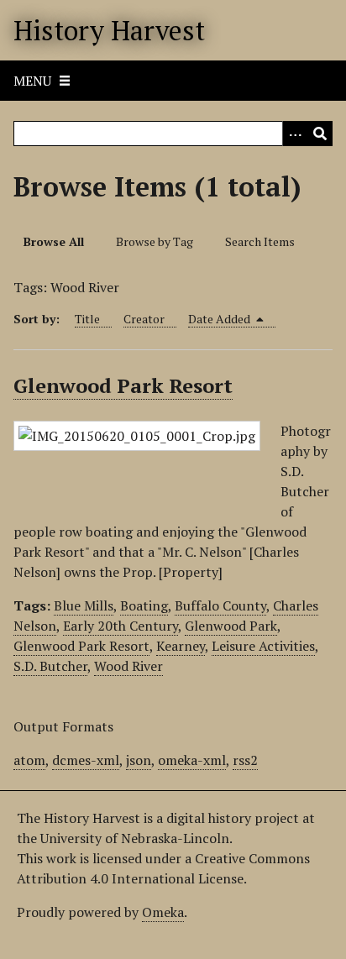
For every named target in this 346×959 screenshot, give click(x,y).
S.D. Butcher (50, 666)
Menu (32, 80)
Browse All (54, 241)
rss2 (245, 760)
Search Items (260, 241)
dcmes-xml (85, 760)
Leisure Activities (263, 646)
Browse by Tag (154, 241)
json (138, 760)
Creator (144, 319)
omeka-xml (192, 760)
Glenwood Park (231, 625)
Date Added (220, 319)
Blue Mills (83, 605)
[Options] (294, 133)
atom (29, 760)
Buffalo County (220, 605)
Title (87, 319)
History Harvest (109, 30)
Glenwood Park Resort (123, 385)
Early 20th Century (120, 625)
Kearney (180, 646)
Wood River (128, 666)
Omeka (163, 912)
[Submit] (320, 133)
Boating (144, 605)
